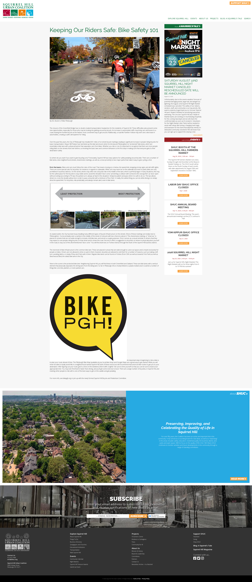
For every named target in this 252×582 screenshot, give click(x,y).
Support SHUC (199, 534)
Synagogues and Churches (78, 545)
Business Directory (76, 542)
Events (193, 18)
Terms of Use (137, 579)
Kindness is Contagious (139, 539)
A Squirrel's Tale (188, 26)
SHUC (241, 393)
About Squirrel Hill (75, 537)
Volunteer (196, 537)
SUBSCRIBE (137, 516)
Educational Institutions (77, 547)
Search (247, 18)
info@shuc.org (12, 559)
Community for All (137, 545)
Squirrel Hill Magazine (202, 549)
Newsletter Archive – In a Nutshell (142, 564)
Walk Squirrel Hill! (75, 552)
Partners (134, 559)
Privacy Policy (145, 579)
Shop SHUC (197, 542)
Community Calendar (76, 559)
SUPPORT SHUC (239, 3)
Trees (133, 542)
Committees (136, 556)
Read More (197, 135)
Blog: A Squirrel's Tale (231, 18)
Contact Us (135, 562)
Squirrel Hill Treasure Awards (79, 564)
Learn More (183, 175)
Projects (214, 18)
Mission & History (137, 551)
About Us (203, 18)
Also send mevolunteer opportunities (157, 515)
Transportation (74, 550)
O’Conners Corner (137, 537)
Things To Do (74, 539)
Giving (195, 539)
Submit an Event (75, 567)
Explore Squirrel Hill (178, 18)
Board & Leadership (138, 554)
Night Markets (74, 562)
